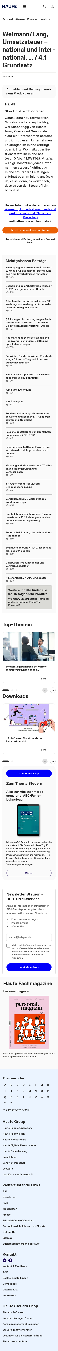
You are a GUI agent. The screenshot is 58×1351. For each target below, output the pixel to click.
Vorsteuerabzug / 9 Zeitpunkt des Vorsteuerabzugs (26, 500)
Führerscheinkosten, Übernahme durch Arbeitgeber (29, 534)
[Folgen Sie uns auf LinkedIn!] (4, 1260)
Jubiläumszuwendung (18, 389)
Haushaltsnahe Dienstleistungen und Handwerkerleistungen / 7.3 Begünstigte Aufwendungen (27, 341)
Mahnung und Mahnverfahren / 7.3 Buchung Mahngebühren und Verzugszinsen (29, 468)
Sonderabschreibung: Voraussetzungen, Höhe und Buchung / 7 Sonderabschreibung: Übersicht (28, 416)
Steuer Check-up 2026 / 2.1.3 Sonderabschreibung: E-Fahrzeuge (28, 376)
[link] (7, 19)
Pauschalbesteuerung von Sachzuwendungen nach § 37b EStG (29, 433)
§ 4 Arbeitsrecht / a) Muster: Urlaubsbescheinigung (23, 485)
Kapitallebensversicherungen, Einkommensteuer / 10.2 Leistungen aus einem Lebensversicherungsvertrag (29, 517)
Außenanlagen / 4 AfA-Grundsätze (26, 577)
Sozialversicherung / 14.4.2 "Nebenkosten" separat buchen (29, 549)
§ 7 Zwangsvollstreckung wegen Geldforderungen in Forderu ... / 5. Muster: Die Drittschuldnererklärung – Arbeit (28, 322)
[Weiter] (53, 690)
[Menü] (24, 6)
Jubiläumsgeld (14, 401)
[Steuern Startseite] (10, 6)
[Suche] (44, 6)
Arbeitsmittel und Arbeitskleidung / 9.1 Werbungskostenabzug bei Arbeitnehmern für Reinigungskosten (28, 304)
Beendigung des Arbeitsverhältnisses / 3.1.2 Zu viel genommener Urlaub (29, 287)
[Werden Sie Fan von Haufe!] (10, 1260)
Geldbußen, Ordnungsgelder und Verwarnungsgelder (25, 564)
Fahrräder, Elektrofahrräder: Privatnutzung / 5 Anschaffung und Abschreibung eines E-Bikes (29, 359)
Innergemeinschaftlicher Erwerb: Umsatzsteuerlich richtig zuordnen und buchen (28, 450)
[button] (30, 230)
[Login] (52, 6)
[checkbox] (8, 945)
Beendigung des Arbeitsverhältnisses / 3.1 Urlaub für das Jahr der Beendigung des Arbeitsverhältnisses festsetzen (29, 270)
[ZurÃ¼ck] (45, 690)
